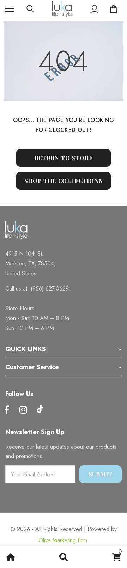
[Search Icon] (37, 8)
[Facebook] (6, 410)
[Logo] (62, 9)
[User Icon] (94, 9)
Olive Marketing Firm (62, 540)
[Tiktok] (40, 410)
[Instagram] (23, 410)
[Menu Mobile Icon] (9, 9)
